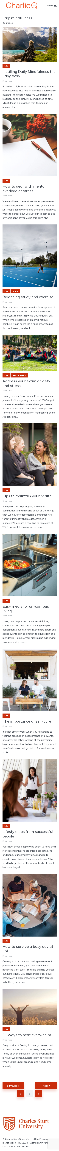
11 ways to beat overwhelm (27, 1035)
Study (15, 291)
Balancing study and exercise (28, 297)
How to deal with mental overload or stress (24, 188)
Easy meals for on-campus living (26, 608)
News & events (19, 375)
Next (45, 1085)
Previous (14, 1085)
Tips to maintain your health (27, 496)
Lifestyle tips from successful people (28, 833)
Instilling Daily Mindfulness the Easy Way (29, 73)
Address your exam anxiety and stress (26, 383)
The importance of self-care (27, 721)
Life (6, 66)
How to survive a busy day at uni (28, 948)
